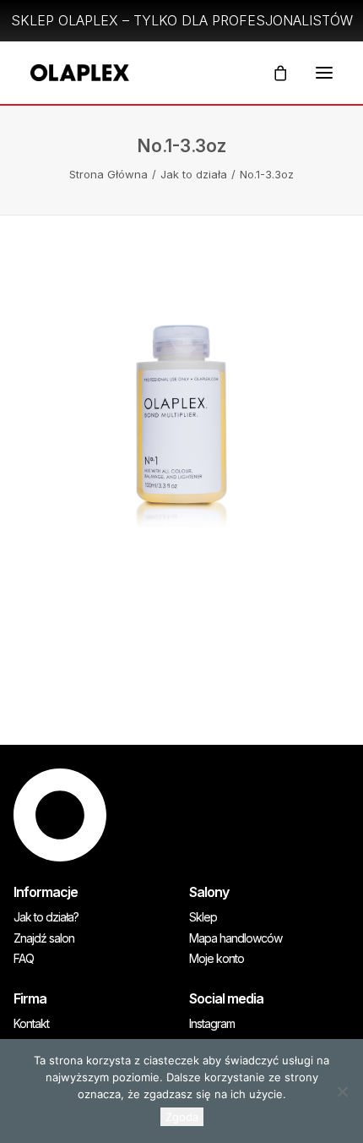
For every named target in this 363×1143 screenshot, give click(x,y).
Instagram (212, 1024)
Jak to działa (193, 174)
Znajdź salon (44, 938)
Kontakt (31, 1024)
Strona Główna (108, 174)
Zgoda (181, 1117)
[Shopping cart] (272, 72)
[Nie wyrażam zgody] (341, 1091)
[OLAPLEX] (79, 72)
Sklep (203, 917)
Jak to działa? (46, 917)
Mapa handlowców (235, 938)
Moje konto (216, 958)
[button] (324, 72)
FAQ (24, 958)
